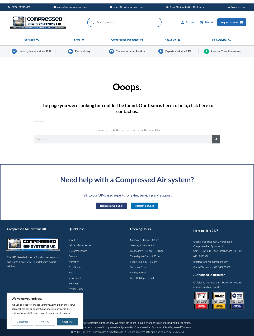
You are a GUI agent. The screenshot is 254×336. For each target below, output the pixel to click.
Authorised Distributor (209, 275)
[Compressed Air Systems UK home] (38, 22)
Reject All (45, 321)
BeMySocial (178, 331)
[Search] (216, 139)
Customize (22, 321)
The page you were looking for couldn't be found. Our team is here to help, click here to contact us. (127, 108)
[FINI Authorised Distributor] (201, 300)
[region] (45, 311)
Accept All (67, 321)
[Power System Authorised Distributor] (237, 300)
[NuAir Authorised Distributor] (219, 300)
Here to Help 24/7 (205, 230)
